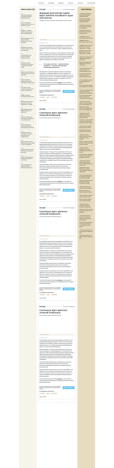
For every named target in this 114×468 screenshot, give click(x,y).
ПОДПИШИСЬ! (70, 91)
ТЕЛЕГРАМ (54, 97)
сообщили (59, 82)
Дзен (48, 97)
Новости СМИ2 (42, 100)
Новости (42, 97)
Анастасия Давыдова (70, 9)
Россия (42, 9)
